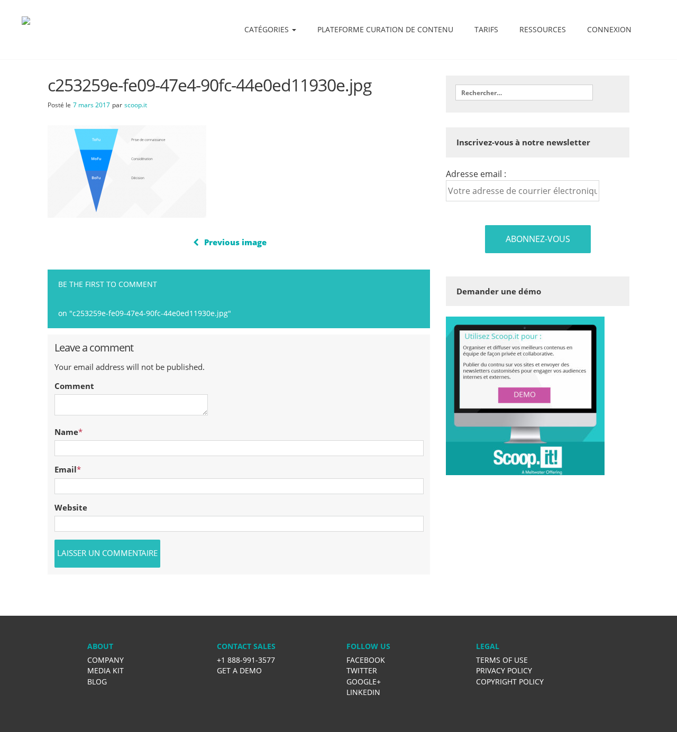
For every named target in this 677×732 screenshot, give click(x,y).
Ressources (542, 29)
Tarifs (486, 29)
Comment (74, 386)
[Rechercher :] (524, 92)
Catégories (267, 29)
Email (65, 469)
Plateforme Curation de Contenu (385, 29)
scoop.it (135, 104)
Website (70, 507)
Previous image (235, 242)
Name (66, 432)
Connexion (609, 29)
